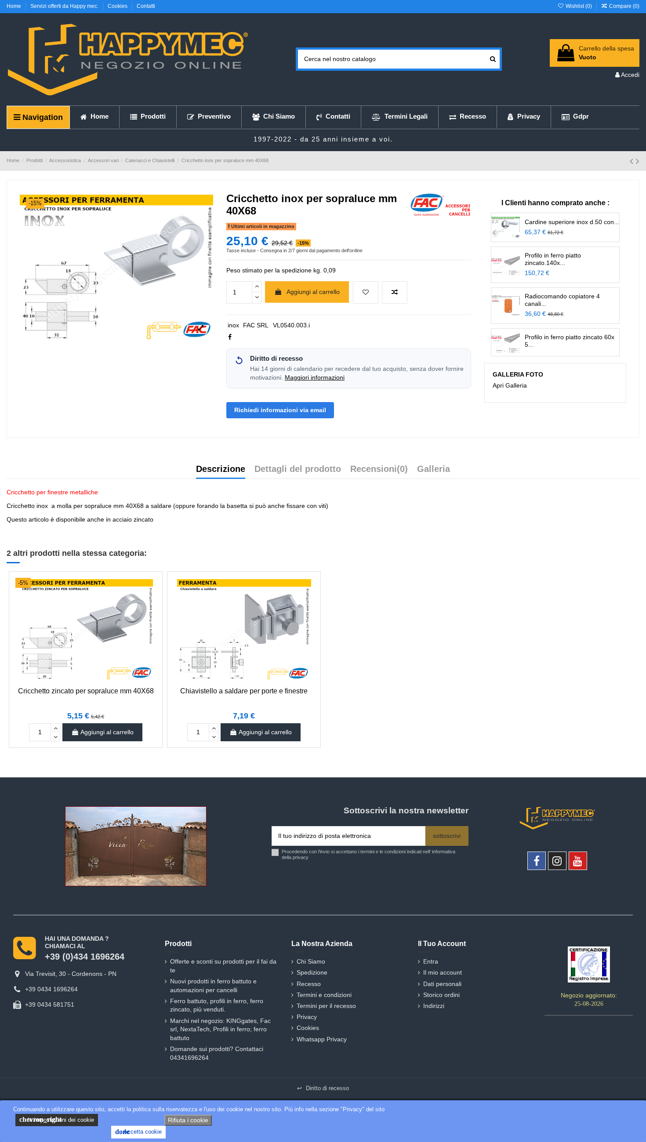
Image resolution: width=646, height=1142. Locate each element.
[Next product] (637, 161)
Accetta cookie (138, 1131)
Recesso (309, 983)
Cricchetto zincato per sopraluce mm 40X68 (86, 691)
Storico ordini (441, 994)
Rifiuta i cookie (188, 1120)
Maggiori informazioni (315, 377)
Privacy (307, 1016)
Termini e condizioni (324, 994)
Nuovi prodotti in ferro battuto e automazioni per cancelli (213, 985)
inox (233, 325)
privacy (300, 857)
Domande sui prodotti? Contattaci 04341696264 (216, 1053)
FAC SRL (256, 325)
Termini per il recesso (326, 1005)
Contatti (146, 6)
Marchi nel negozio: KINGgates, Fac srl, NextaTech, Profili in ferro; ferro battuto (220, 1029)
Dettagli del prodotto (297, 469)
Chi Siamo (311, 961)
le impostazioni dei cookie (56, 1119)
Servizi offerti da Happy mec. (65, 6)
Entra (430, 961)
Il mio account (442, 972)
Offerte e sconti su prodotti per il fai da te (223, 966)
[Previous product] (633, 161)
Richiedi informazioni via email (280, 409)
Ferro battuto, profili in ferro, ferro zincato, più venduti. (216, 1005)
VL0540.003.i (291, 325)
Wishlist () (578, 6)
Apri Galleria (510, 385)
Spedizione (312, 972)
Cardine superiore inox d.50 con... (572, 221)
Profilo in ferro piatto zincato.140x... (553, 259)
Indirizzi (433, 1005)
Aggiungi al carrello (313, 291)
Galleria (433, 469)
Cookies (118, 6)
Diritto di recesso (323, 1088)
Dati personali (442, 983)
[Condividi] (230, 337)
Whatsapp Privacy (322, 1039)
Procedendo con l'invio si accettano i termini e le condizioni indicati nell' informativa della (368, 854)
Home (14, 6)
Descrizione (220, 469)
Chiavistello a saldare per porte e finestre (244, 691)
